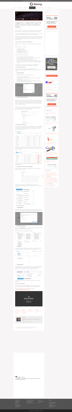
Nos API (39, 402)
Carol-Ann (24, 317)
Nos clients (17, 403)
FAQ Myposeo (17, 406)
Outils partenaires (29, 401)
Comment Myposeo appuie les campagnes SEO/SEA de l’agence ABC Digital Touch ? (27, 327)
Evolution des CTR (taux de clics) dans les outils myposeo (38, 311)
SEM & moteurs (26, 7)
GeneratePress (37, 410)
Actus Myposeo (20, 7)
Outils (45, 7)
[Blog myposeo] (36, 4)
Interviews (41, 7)
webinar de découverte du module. (24, 289)
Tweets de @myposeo (49, 89)
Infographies (49, 7)
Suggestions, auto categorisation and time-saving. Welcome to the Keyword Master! (25, 311)
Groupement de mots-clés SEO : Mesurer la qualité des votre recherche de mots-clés (51, 178)
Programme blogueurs (30, 402)
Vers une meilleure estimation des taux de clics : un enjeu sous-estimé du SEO (52, 182)
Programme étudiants (30, 400)
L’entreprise (17, 400)
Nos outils (39, 400)
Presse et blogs (17, 405)
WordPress (41, 410)
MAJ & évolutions (32, 7)
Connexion (42, 0)
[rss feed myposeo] (52, 76)
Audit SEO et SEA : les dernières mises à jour (31, 311)
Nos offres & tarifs (41, 401)
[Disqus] (28, 364)
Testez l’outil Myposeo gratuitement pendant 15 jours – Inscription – (31, 0)
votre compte (26, 285)
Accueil (15, 7)
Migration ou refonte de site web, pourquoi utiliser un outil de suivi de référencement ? (51, 153)
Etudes (37, 7)
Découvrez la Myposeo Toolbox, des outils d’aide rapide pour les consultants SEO (18, 311)
